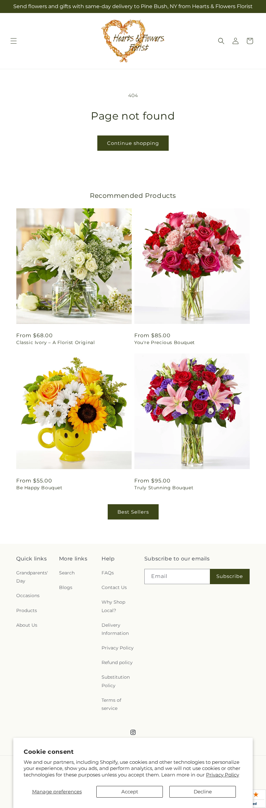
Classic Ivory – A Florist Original (55, 342)
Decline (203, 792)
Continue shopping (133, 143)
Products (26, 610)
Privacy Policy (222, 775)
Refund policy (117, 662)
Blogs (65, 587)
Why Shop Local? (113, 606)
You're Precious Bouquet (164, 342)
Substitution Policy (116, 681)
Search (67, 573)
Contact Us (114, 587)
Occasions (28, 595)
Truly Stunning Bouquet (163, 488)
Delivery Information (115, 629)
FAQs (108, 573)
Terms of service (111, 704)
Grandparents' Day (32, 577)
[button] (13, 41)
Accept (129, 792)
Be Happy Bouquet (39, 488)
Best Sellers (133, 512)
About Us (26, 625)
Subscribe (229, 576)
